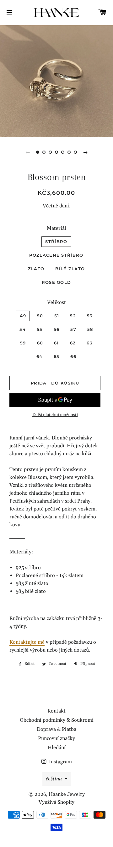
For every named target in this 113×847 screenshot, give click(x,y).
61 (56, 342)
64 (39, 356)
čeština (54, 779)
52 (73, 315)
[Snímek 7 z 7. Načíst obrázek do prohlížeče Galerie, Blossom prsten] (75, 152)
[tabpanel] (56, 80)
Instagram (60, 762)
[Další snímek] (85, 152)
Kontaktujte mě (27, 642)
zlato (36, 268)
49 (23, 315)
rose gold (56, 282)
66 (73, 356)
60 (40, 342)
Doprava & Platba (56, 729)
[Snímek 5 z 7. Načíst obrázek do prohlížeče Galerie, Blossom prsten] (63, 152)
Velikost (56, 302)
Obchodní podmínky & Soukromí (57, 720)
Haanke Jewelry (67, 794)
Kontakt (56, 711)
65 (57, 356)
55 (40, 329)
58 (90, 329)
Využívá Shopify (56, 802)
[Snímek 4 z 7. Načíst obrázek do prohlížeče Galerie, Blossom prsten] (56, 152)
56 (57, 329)
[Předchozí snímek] (28, 152)
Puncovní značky (56, 738)
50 (40, 315)
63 (90, 342)
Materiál (56, 228)
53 (90, 315)
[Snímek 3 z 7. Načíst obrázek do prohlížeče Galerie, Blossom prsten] (50, 152)
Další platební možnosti (55, 415)
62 (73, 342)
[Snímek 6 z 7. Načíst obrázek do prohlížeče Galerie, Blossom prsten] (69, 152)
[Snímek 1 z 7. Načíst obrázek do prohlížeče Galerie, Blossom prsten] (38, 152)
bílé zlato (70, 268)
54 (22, 329)
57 (73, 329)
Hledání (57, 747)
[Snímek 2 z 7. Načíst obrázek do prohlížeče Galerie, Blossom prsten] (44, 152)
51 (56, 315)
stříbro (56, 241)
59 (23, 342)
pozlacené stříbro (56, 255)
